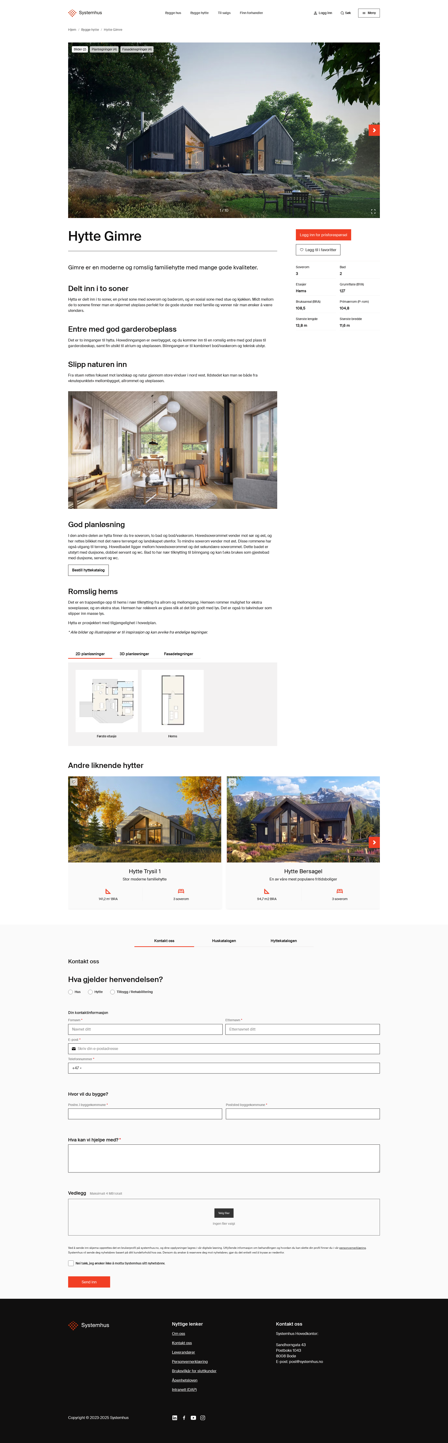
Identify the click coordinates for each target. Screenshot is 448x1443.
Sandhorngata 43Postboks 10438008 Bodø (291, 1350)
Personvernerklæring (190, 1361)
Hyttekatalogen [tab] (284, 940)
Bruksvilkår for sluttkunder (194, 1371)
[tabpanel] (172, 704)
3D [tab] (134, 653)
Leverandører (183, 1352)
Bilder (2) (80, 49)
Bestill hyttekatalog (88, 570)
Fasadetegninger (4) (137, 49)
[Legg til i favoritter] (73, 782)
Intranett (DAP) (184, 1389)
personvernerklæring (352, 1248)
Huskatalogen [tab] (224, 940)
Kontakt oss (182, 1343)
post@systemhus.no (306, 1361)
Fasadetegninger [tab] (178, 653)
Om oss (178, 1333)
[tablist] (136, 654)
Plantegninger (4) (104, 49)
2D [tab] (90, 653)
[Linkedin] (175, 1418)
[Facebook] (184, 1418)
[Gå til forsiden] (85, 13)
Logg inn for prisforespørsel (323, 234)
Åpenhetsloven (184, 1380)
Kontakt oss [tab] (164, 940)
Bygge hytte (90, 29)
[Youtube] (193, 1418)
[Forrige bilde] (73, 130)
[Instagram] (203, 1418)
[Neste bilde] (374, 130)
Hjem (72, 30)
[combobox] (348, 13)
